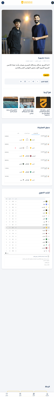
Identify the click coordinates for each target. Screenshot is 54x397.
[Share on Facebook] (33, 81)
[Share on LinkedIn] (25, 81)
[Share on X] (37, 81)
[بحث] (52, 2)
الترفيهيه (46, 75)
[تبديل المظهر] (2, 2)
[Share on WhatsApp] (29, 81)
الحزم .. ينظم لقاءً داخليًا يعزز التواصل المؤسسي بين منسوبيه (44, 112)
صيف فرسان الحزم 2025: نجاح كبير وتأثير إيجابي (27, 111)
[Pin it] (20, 81)
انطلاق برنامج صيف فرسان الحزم (11, 111)
